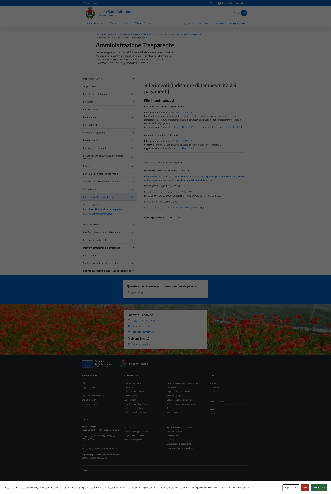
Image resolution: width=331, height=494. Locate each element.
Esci (305, 487)
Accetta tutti (319, 487)
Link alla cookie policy (238, 487)
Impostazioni (291, 487)
